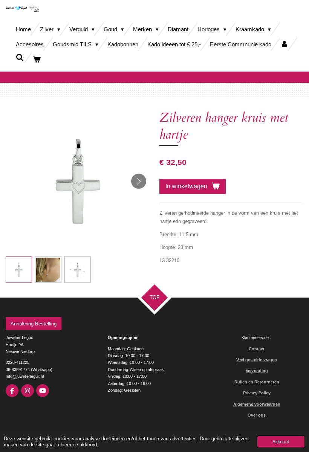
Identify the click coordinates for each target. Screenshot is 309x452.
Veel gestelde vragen (256, 359)
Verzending (257, 370)
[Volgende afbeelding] (138, 181)
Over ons (257, 415)
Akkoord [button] (280, 441)
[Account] (284, 44)
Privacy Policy (257, 393)
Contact (257, 349)
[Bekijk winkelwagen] (36, 59)
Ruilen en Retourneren (256, 382)
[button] (19, 270)
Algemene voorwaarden (256, 404)
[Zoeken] (19, 58)
